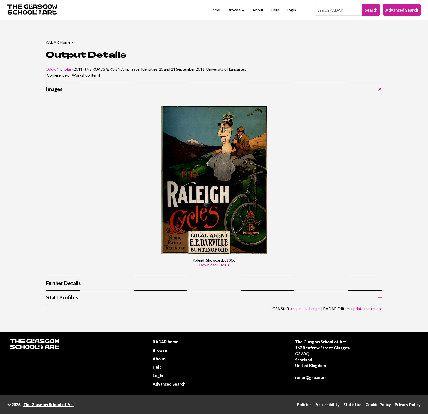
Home (214, 9)
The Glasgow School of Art (320, 341)
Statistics (352, 404)
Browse (234, 9)
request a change (305, 308)
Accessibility (327, 404)
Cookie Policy (378, 404)
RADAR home (165, 341)
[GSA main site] (32, 9)
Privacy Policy (408, 404)
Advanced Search (401, 10)
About (257, 9)
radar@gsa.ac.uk (311, 377)
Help (275, 9)
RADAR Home (58, 42)
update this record (366, 308)
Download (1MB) (214, 264)
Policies (304, 404)
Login (291, 9)
